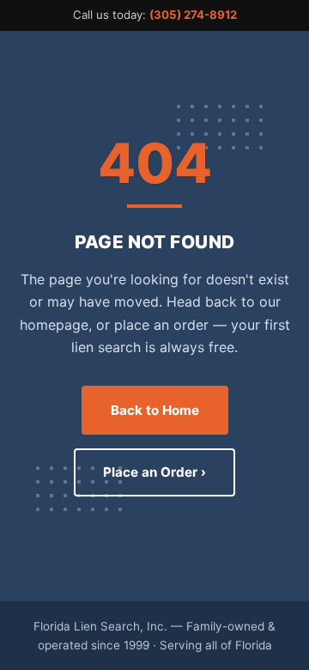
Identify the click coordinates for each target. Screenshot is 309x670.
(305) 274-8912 (193, 14)
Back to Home (155, 410)
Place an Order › (154, 472)
